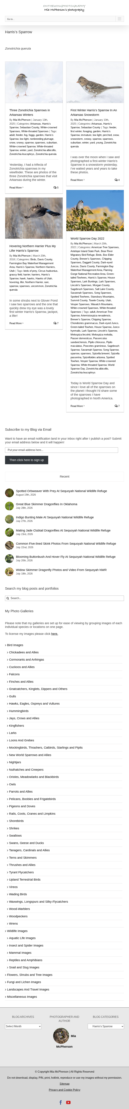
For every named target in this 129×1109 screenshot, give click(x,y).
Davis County (87, 266)
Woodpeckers (18, 916)
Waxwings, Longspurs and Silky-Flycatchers (38, 901)
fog (25, 135)
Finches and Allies (21, 681)
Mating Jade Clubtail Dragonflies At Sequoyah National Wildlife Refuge (63, 530)
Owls (12, 784)
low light (24, 138)
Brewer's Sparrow (80, 319)
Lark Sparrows (107, 281)
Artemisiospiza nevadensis (95, 315)
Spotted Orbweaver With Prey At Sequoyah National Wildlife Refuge (61, 491)
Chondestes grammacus (84, 323)
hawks (30, 278)
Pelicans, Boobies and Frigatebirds (32, 799)
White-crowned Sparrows (84, 307)
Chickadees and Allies (24, 652)
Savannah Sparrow (91, 349)
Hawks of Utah (44, 278)
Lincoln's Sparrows (81, 285)
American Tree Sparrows (105, 247)
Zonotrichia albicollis (45, 150)
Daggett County (90, 262)
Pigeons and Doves (22, 806)
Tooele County (96, 300)
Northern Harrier (34, 282)
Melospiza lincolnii (80, 334)
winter (23, 150)
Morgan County (101, 285)
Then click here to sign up (26, 460)
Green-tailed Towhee (82, 327)
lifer (22, 282)
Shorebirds (16, 821)
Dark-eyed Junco (108, 323)
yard (30, 150)
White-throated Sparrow (94, 364)
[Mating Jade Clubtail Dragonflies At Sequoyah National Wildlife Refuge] (9, 529)
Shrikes (14, 828)
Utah (108, 300)
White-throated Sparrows (35, 131)
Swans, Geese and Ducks (26, 843)
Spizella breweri (101, 353)
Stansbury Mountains (102, 296)
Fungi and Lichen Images (24, 982)
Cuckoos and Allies (22, 667)
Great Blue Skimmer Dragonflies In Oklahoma (46, 504)
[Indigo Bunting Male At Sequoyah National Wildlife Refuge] (9, 516)
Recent (64, 476)
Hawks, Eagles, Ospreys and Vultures (34, 703)
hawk (23, 278)
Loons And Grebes (21, 740)
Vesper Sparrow (89, 361)
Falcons (14, 674)
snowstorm (77, 138)
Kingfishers (16, 725)
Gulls (12, 696)
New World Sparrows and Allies (30, 755)
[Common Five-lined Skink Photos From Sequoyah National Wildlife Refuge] (9, 543)
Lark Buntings (90, 281)
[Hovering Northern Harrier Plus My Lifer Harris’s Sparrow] (34, 218)
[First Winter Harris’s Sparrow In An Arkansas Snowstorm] (95, 82)
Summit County (79, 300)
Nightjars (15, 762)
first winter (76, 131)
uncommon (37, 286)
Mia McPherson (22, 119)
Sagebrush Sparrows (82, 289)
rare (46, 282)
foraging (87, 131)
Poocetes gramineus (94, 345)
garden (40, 135)
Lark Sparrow (89, 330)
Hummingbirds (19, 711)
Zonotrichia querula (46, 154)
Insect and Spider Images (26, 945)
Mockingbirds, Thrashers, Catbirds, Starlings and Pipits (46, 747)
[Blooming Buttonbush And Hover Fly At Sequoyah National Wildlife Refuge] (9, 556)
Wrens (13, 923)
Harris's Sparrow (97, 277)
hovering (14, 282)
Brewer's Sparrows (90, 258)
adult (12, 135)
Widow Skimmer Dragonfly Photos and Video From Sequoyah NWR (61, 570)
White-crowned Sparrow (22, 146)
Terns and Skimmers (23, 857)
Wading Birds (18, 894)
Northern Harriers (45, 266)
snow (12, 142)
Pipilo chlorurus (96, 342)
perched (107, 135)
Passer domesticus (81, 338)
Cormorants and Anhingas (26, 659)
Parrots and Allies (21, 791)
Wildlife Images (17, 931)
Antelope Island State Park (85, 251)
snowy (20, 142)
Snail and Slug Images (24, 967)
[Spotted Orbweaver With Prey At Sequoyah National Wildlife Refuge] (9, 490)
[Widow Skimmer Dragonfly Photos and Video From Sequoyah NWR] (9, 569)
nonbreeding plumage (41, 138)
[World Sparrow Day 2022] (95, 210)
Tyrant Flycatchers (21, 872)
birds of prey (30, 270)
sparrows (40, 142)
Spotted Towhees (80, 296)
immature (86, 135)
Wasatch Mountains (102, 304)
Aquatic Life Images (22, 938)
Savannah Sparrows (82, 292)
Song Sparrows (102, 292)
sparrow (29, 142)
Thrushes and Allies (22, 865)
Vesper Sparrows (80, 304)
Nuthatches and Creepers (26, 769)
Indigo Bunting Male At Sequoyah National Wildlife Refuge (55, 517)
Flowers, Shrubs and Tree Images (29, 975)
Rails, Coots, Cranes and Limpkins (32, 813)
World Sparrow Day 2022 (87, 238)
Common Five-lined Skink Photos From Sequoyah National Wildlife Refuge (66, 543)
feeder (19, 135)
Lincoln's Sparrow (107, 330)
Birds (99, 254)
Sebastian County (29, 127)
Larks (12, 733)
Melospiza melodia (102, 334)
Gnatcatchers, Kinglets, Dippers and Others (38, 689)
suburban (52, 142)
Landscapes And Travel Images (28, 989)
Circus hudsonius (47, 270)
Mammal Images (20, 952)
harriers (36, 274)
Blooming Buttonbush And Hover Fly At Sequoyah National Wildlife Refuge (66, 556)
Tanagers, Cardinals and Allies (29, 850)
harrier (26, 274)
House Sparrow (102, 327)
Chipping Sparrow (101, 319)
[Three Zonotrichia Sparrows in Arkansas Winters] (34, 82)
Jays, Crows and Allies (24, 718)
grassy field (15, 274)
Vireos (13, 887)
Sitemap (65, 1083)
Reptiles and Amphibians (25, 960)
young (99, 142)
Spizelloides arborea (94, 357)
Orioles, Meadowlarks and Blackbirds (34, 777)
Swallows (15, 835)
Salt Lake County (104, 289)
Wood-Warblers (19, 909)
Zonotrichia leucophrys (21, 154)
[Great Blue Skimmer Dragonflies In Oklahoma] (9, 503)
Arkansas (35, 123)
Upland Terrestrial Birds (24, 879)
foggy (32, 135)
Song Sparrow (111, 349)
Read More (15, 187)
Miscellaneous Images (22, 996)
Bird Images (15, 645)
